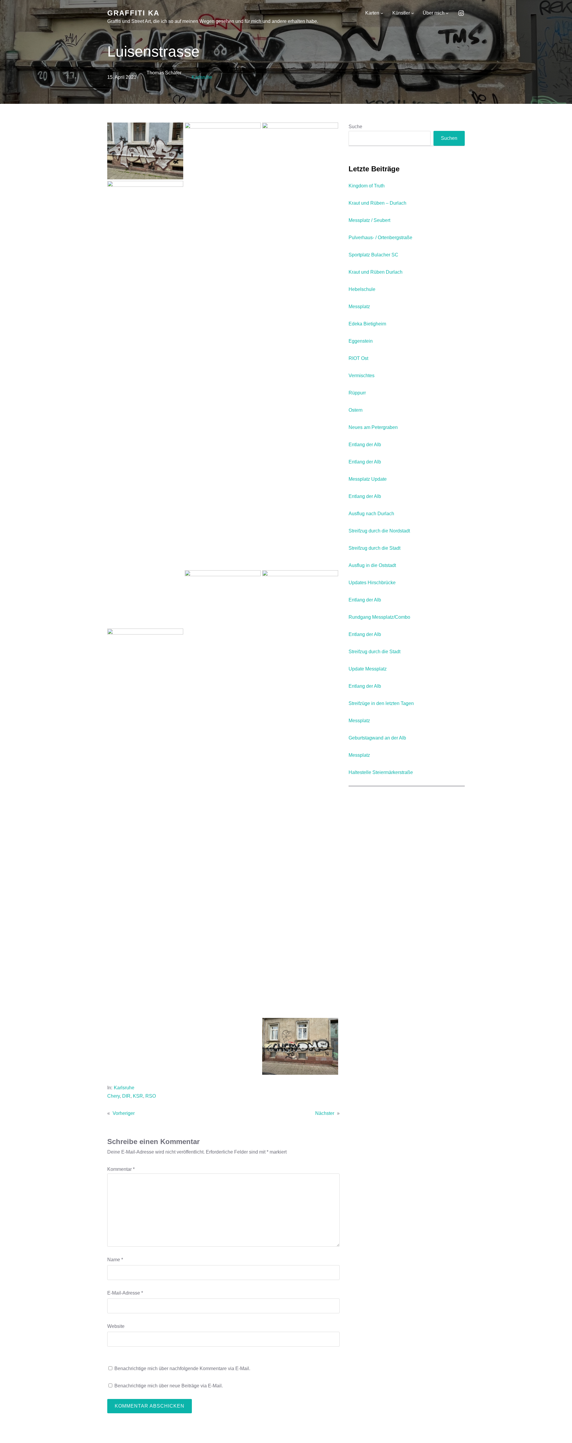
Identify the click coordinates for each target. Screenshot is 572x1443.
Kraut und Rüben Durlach (375, 272)
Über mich (433, 12)
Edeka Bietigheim (367, 323)
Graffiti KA (133, 13)
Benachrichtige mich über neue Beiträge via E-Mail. (168, 1385)
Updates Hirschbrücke (372, 582)
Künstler (401, 12)
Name (115, 1259)
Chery (113, 1096)
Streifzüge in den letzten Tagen (381, 703)
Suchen (449, 138)
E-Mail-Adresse (125, 1292)
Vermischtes (361, 375)
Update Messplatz (368, 668)
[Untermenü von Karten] (381, 13)
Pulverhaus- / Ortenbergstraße (380, 237)
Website (116, 1326)
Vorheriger (124, 1113)
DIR (126, 1096)
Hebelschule (362, 289)
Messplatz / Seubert (369, 220)
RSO (150, 1096)
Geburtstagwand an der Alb (377, 737)
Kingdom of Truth (367, 185)
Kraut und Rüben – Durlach (377, 203)
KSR (138, 1096)
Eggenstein (361, 341)
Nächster (324, 1113)
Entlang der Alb (365, 444)
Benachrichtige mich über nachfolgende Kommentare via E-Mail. (182, 1368)
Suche (355, 126)
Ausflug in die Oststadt (372, 565)
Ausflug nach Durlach (371, 513)
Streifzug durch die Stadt (374, 548)
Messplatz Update (368, 479)
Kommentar (121, 1169)
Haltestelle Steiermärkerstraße (381, 772)
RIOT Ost (358, 358)
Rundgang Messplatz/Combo (379, 617)
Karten (372, 12)
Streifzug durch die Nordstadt (379, 530)
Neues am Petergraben (373, 427)
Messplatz (359, 306)
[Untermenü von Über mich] (447, 13)
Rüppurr (357, 392)
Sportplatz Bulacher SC (373, 254)
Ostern (356, 410)
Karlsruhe (202, 77)
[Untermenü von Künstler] (412, 13)
